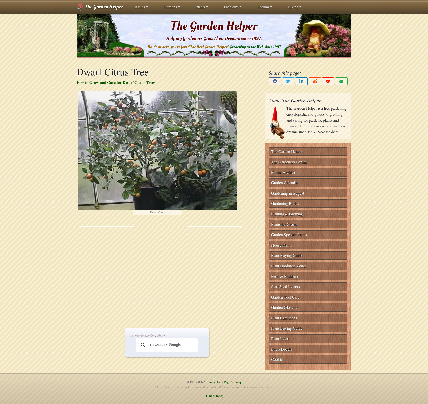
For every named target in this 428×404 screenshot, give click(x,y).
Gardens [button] (170, 6)
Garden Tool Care (285, 297)
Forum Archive (283, 172)
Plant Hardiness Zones (288, 265)
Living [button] (293, 6)
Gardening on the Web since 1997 (255, 47)
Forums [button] (263, 6)
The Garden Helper (103, 6)
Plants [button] (200, 6)
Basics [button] (140, 6)
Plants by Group (284, 224)
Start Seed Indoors (285, 286)
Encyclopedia (281, 349)
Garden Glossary (284, 307)
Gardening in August (287, 193)
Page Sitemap (232, 382)
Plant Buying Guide (286, 255)
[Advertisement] (166, 266)
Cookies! (278, 359)
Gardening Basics (285, 203)
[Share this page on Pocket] (328, 81)
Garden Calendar (284, 182)
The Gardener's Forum (289, 161)
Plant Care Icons (284, 317)
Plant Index (280, 338)
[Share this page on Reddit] (315, 81)
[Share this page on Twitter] (288, 81)
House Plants (281, 245)
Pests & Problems (285, 276)
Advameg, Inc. (212, 382)
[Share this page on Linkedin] (301, 81)
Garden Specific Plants (289, 234)
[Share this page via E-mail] (341, 81)
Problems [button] (231, 6)
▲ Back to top (214, 395)
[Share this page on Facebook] (275, 81)
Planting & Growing (287, 213)
